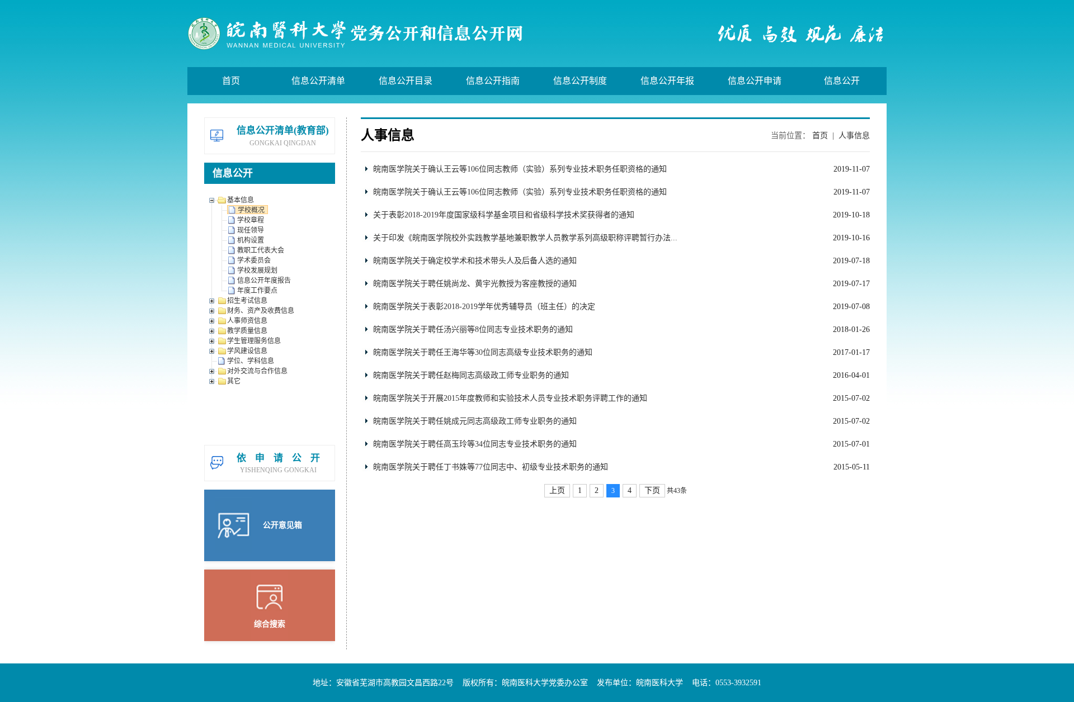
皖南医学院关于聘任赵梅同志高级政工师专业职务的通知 (471, 375)
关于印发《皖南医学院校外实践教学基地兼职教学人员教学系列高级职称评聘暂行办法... (525, 238)
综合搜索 (269, 624)
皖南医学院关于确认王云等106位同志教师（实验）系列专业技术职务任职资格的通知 (520, 169)
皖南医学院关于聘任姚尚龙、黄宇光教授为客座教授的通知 (475, 283)
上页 (557, 490)
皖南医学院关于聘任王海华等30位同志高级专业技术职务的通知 (482, 352)
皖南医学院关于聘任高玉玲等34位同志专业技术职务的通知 (475, 444)
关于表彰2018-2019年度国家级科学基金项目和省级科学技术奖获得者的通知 (503, 215)
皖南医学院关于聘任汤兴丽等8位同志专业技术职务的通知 (473, 329)
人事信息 (854, 135)
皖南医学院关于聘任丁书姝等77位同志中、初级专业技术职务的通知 (490, 467)
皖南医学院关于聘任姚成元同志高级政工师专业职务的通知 (475, 421)
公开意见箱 (282, 525)
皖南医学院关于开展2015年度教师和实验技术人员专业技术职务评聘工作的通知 (510, 398)
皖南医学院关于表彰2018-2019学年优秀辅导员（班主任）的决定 (484, 306)
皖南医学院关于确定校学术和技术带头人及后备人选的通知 (475, 261)
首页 (820, 135)
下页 (652, 490)
